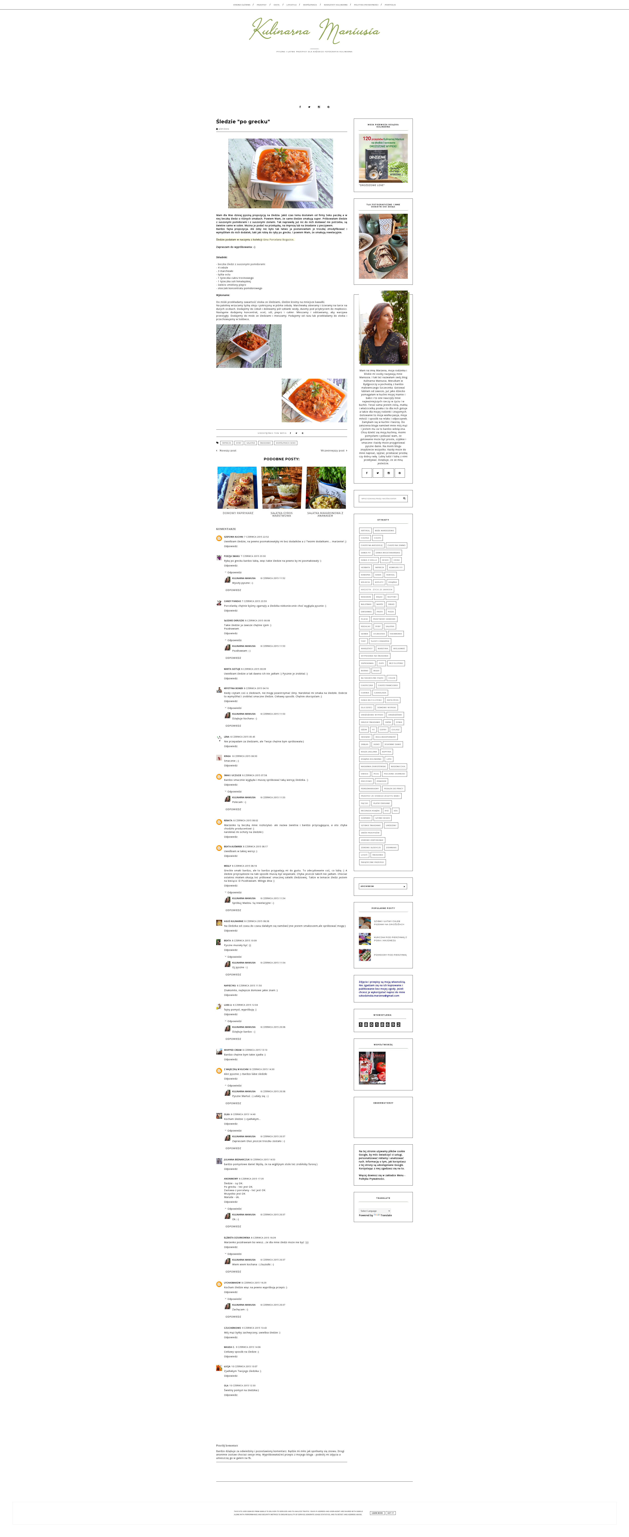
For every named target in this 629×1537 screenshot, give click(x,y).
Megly (227, 865)
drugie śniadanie (370, 722)
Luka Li (228, 1005)
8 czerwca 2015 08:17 (255, 846)
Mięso (379, 597)
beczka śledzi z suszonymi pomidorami (241, 264)
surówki (365, 818)
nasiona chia (398, 766)
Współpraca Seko (285, 443)
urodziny (391, 825)
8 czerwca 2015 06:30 (244, 756)
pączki (364, 803)
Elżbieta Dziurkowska (237, 1237)
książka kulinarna (371, 759)
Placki (364, 619)
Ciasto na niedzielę (372, 545)
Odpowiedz (231, 546)
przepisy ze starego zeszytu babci (380, 796)
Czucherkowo (232, 1328)
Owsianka (366, 612)
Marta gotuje (232, 669)
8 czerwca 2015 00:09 (253, 669)
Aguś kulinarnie (233, 921)
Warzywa (383, 648)
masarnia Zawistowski (373, 766)
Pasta (380, 612)
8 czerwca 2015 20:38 (273, 1027)
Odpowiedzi (235, 572)
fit (373, 730)
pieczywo (366, 781)
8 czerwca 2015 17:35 (251, 1178)
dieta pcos (393, 700)
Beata (227, 940)
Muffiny (392, 597)
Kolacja (365, 582)
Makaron (366, 597)
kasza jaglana (369, 752)
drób (388, 722)
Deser (385, 560)
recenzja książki (370, 811)
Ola (226, 1385)
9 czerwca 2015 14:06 (248, 1347)
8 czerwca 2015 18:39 (263, 1237)
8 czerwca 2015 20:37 (273, 1136)
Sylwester (379, 634)
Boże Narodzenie (384, 531)
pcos (376, 774)
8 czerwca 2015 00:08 (257, 620)
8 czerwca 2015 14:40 (243, 1114)
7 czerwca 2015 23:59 (254, 601)
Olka (227, 1114)
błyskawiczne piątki (372, 678)
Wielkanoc (399, 648)
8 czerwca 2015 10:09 (244, 940)
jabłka (364, 744)
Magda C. (229, 1347)
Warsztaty (367, 648)
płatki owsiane (381, 803)
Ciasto (377, 538)
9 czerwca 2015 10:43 (254, 1328)
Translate (386, 1215)
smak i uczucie (232, 775)
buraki (364, 671)
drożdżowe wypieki (372, 715)
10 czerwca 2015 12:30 (242, 1385)
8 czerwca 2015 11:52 (273, 578)
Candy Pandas (232, 601)
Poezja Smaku (232, 556)
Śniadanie (265, 443)
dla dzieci (366, 707)
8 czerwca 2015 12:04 (245, 1005)
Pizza (391, 612)
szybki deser (382, 818)
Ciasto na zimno (396, 545)
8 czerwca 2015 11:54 (273, 898)
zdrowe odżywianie (372, 840)
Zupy (381, 663)
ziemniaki (391, 847)
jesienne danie (393, 744)
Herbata (365, 567)
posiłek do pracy (393, 788)
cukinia (365, 693)
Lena (226, 736)
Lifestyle (292, 5)
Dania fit (366, 553)
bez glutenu (396, 663)
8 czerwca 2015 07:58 (254, 775)
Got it (391, 1513)
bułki (376, 671)
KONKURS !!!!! (396, 567)
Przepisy (262, 5)
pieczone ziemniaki (394, 774)
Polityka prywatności (366, 5)
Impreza (226, 443)
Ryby (238, 443)
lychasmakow (232, 1282)
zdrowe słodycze (371, 847)
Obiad (391, 604)
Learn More (377, 1513)
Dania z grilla (369, 560)
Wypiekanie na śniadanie (375, 656)
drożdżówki (395, 715)
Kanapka (365, 575)
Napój (380, 604)
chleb (392, 678)
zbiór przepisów (370, 833)
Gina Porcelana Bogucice (278, 239)
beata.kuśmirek (233, 846)
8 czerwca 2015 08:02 (245, 820)
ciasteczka (367, 685)
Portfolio (390, 5)
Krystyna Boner (233, 688)
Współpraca (310, 5)
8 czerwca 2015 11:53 (273, 646)
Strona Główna (241, 5)
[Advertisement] (314, 81)
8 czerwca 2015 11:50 (249, 985)
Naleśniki (366, 604)
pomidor (381, 781)
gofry (383, 730)
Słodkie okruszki (234, 620)
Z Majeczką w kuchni (236, 1069)
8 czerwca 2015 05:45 (242, 736)
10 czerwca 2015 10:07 (244, 1366)
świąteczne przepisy (372, 862)
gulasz (396, 730)
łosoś (364, 855)
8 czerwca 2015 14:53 (263, 1159)
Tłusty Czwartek (380, 641)
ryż (387, 811)
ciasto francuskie (388, 685)
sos (396, 811)
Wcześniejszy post (333, 450)
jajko (376, 744)
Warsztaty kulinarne (336, 5)
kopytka (386, 752)
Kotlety (379, 582)
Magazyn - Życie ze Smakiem (376, 589)
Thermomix (396, 634)
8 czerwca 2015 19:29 (254, 1282)
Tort (363, 641)
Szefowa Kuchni (233, 536)
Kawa (378, 575)
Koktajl (390, 575)
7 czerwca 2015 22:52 (256, 536)
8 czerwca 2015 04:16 (256, 688)
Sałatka (251, 443)
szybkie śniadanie (371, 825)
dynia (399, 722)
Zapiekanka (367, 663)
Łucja (227, 1366)
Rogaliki (365, 626)
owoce (365, 774)
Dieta (276, 5)
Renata (228, 820)
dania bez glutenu (371, 700)
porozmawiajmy (370, 788)
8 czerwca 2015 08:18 (244, 865)
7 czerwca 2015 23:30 (253, 556)
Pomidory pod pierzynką (390, 955)
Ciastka (365, 538)
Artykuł (365, 531)
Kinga (227, 756)
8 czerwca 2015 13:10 (255, 1050)
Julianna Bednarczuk (237, 1159)
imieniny (365, 737)
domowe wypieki (386, 707)
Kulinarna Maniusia (244, 578)
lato (389, 759)
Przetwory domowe (384, 619)
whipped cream (233, 1050)
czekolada (380, 693)
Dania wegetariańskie (388, 553)
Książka (393, 582)
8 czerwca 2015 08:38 (256, 921)
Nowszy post (227, 450)
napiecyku (230, 985)
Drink (397, 560)
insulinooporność (385, 737)
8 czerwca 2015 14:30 (262, 1069)
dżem (364, 730)
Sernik (364, 634)
